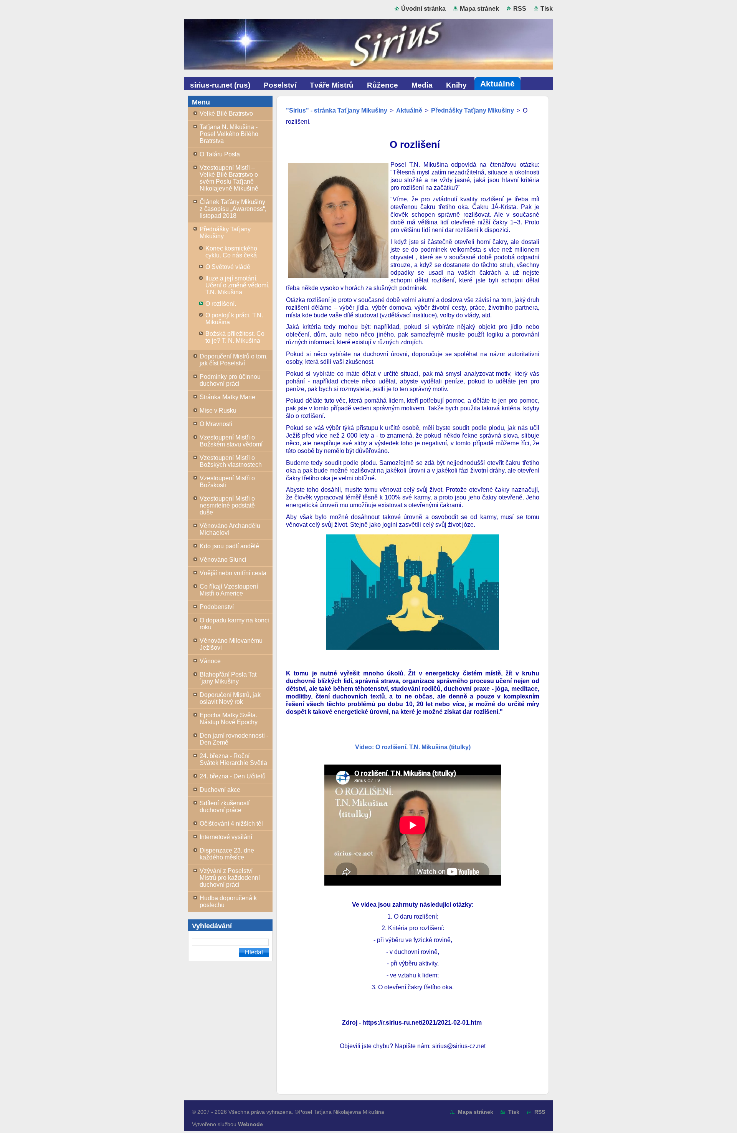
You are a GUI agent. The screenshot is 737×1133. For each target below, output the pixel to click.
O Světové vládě (227, 267)
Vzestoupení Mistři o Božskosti (227, 481)
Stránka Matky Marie (227, 397)
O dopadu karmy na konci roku (234, 623)
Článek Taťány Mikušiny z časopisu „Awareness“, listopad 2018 (233, 209)
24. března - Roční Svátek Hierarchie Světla (233, 759)
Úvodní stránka (423, 8)
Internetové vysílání (226, 837)
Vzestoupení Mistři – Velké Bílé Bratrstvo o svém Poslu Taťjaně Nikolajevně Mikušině (229, 178)
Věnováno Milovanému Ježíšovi (231, 644)
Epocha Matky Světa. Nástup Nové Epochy (229, 718)
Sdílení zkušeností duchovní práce (225, 806)
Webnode (250, 1124)
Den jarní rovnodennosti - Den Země (234, 739)
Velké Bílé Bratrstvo (226, 113)
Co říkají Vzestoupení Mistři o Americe (229, 590)
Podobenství (217, 607)
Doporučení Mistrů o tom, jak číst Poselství (234, 360)
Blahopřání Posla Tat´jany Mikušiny (228, 678)
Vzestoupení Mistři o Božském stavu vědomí (231, 441)
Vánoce (210, 661)
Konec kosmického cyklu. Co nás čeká (231, 252)
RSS (519, 8)
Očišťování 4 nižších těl (231, 823)
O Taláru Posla (220, 154)
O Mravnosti (216, 424)
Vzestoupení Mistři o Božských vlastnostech (231, 461)
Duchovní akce (220, 789)
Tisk (546, 8)
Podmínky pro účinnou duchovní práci (230, 380)
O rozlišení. (220, 303)
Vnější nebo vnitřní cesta (233, 573)
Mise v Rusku (218, 410)
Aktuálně (409, 110)
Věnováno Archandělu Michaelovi (230, 529)
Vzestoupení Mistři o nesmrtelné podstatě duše (227, 505)
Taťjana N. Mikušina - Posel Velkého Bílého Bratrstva (229, 134)
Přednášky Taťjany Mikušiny (225, 232)
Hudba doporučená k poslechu (228, 901)
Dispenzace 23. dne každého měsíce (227, 854)
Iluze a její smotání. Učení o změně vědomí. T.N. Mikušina (237, 285)
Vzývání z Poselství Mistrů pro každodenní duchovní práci (230, 878)
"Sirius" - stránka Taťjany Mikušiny (336, 110)
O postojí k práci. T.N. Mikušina (234, 318)
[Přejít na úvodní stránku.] (368, 46)
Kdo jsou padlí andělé (229, 546)
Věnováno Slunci (223, 559)
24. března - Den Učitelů (233, 776)
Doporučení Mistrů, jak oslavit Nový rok (230, 698)
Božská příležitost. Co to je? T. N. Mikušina (234, 337)
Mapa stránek (479, 8)
